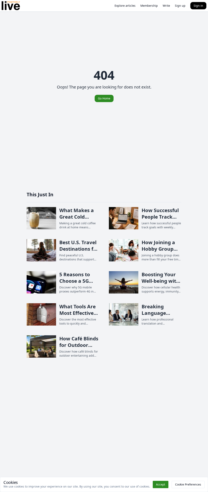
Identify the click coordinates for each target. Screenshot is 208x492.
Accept (160, 484)
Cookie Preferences (188, 484)
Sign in (198, 6)
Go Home (104, 98)
